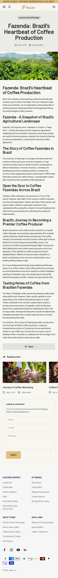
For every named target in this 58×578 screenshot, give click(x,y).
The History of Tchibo (12, 536)
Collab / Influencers (40, 532)
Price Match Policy (10, 501)
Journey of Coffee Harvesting (18, 387)
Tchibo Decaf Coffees (12, 532)
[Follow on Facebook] (4, 550)
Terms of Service (19, 412)
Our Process (8, 541)
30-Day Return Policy (40, 501)
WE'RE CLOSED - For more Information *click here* (28, 1)
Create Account (38, 496)
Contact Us (7, 482)
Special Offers (37, 527)
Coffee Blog (8, 487)
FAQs (5, 496)
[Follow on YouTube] (18, 550)
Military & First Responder (42, 522)
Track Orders (37, 487)
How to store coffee (11, 527)
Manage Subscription (40, 492)
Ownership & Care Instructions (10, 507)
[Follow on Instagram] (11, 550)
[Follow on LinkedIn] (25, 550)
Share (30, 346)
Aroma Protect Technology (14, 522)
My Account (36, 482)
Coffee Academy (10, 492)
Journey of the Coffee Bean (29, 17)
